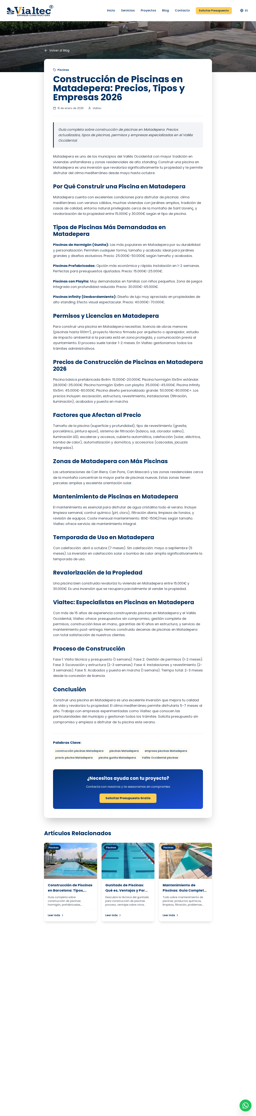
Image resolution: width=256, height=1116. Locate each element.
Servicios (128, 10)
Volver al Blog (59, 50)
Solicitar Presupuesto (214, 10)
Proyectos (148, 10)
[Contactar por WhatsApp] (246, 1105)
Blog (165, 10)
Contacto (182, 10)
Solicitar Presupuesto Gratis (128, 798)
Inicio (111, 10)
